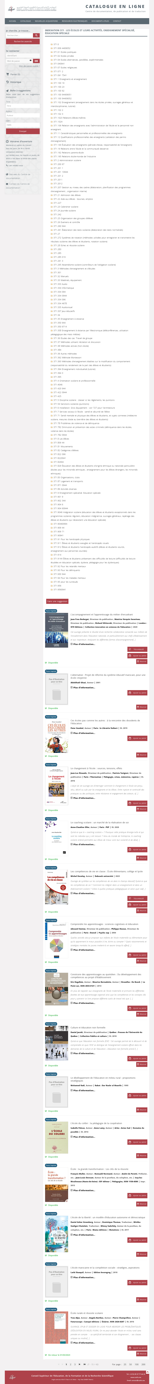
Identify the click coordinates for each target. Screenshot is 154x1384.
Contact (117, 21)
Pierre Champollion (122, 1318)
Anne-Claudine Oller (80, 827)
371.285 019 (59, 257)
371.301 (57, 272)
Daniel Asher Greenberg (82, 1222)
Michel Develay (78, 876)
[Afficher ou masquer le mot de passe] (31, 60)
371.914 (57, 555)
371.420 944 (59, 388)
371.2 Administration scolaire (67, 160)
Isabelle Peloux (78, 1128)
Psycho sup (104, 932)
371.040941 (59, 64)
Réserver (143, 661)
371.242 (57, 214)
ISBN (8, 121)
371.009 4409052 (61, 48)
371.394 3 (58, 373)
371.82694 (58, 462)
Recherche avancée (23, 41)
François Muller (78, 1174)
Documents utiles (100, 21)
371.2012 (57, 183)
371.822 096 (59, 454)
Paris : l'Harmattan (92, 777)
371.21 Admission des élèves (67, 195)
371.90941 (58, 535)
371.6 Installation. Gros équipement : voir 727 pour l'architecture (84, 408)
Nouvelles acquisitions (46, 21)
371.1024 (57, 122)
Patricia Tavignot (120, 773)
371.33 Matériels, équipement (67, 280)
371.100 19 (58, 83)
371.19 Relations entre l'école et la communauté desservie (80, 149)
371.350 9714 (60, 327)
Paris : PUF (104, 827)
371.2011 (57, 180)
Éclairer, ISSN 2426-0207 (113, 1321)
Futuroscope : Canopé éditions (85, 1321)
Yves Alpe (75, 1318)
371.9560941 (59, 590)
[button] (129, 655)
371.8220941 (59, 458)
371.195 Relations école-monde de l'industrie (74, 156)
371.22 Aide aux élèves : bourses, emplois (73, 199)
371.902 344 (59, 501)
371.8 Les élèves (61, 439)
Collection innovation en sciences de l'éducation (108, 627)
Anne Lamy (99, 1128)
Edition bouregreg (102, 1272)
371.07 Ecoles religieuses (65, 67)
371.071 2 (58, 71)
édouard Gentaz (78, 929)
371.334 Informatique (63, 288)
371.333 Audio (60, 284)
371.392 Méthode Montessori (67, 358)
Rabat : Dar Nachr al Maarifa (108, 1085)
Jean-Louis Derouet (84, 1177)
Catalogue (25, 21)
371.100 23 (58, 87)
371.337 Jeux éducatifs (64, 311)
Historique (15, 82)
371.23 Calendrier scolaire (65, 207)
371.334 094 (59, 292)
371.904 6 (58, 504)
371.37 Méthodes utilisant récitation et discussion (76, 342)
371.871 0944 (60, 485)
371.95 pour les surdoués (65, 582)
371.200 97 (58, 164)
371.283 (57, 249)
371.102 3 (58, 114)
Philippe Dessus (118, 929)
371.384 (57, 350)
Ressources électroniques (74, 21)
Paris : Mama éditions (96, 1230)
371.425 (57, 396)
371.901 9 (58, 497)
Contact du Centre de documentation (18, 186)
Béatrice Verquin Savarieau (127, 619)
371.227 (57, 203)
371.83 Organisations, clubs (66, 477)
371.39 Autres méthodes (65, 354)
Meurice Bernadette (102, 982)
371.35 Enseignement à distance (68, 319)
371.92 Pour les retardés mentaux (69, 566)
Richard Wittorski (103, 623)
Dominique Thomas (111, 1222)
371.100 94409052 (62, 98)
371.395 (57, 377)
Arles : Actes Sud (122, 1128)
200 (143, 1364)
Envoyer (23, 131)
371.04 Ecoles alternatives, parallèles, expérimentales (78, 60)
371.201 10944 (60, 172)
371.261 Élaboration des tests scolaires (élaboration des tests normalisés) (88, 230)
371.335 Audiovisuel (62, 307)
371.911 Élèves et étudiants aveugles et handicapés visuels (81, 543)
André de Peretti (129, 1174)
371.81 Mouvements (63, 446)
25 (125, 1364)
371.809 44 (58, 443)
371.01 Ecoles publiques (64, 52)
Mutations (114, 1230)
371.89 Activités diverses (65, 489)
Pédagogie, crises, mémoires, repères (121, 777)
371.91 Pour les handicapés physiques (71, 539)
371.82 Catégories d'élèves (66, 450)
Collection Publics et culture (93, 1036)
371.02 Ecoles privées (63, 56)
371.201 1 (58, 168)
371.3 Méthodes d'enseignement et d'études (74, 269)
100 (136, 1364)
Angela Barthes (96, 1318)
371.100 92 (58, 91)
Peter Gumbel (77, 728)
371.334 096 (59, 300)
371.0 (56, 44)
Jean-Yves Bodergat (80, 619)
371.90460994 (60, 524)
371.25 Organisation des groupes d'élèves (73, 218)
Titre (8, 102)
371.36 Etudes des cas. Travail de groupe (72, 338)
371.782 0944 (60, 435)
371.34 (56, 315)
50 (130, 1364)
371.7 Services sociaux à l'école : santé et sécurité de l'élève (81, 412)
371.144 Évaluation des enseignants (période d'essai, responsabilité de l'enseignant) (92, 145)
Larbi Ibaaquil (77, 1272)
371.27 (56, 234)
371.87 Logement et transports (68, 481)
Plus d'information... (84, 644)
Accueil (12, 21)
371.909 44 (58, 528)
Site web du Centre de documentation (18, 176)
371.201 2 (58, 176)
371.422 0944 (60, 392)
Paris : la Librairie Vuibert (105, 728)
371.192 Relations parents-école (68, 153)
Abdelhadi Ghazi (78, 682)
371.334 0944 (60, 296)
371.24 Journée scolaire (64, 211)
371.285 (57, 253)
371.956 (57, 586)
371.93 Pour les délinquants (66, 570)
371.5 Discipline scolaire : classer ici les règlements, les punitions (84, 400)
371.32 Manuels (61, 276)
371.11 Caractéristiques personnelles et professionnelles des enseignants (87, 133)
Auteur (9, 111)
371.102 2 (58, 110)
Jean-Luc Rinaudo (79, 773)
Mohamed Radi (78, 1085)
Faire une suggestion (57, 601)
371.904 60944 (60, 508)
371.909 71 (58, 532)
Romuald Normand (103, 1174)
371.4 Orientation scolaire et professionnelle (74, 381)
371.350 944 (59, 323)
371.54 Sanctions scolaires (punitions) (71, 404)
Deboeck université (104, 876)
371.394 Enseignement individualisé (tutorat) (74, 369)
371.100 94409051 (62, 95)
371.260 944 (59, 226)
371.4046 (57, 385)
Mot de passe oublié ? (29, 66)
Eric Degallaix (77, 982)
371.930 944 (59, 574)
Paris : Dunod (90, 932)
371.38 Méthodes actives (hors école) (71, 346)
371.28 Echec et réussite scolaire (68, 245)
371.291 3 (58, 261)
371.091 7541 (60, 75)
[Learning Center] (34, 9)
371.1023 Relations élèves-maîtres (69, 118)
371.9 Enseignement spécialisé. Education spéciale (76, 493)
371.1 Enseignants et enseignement (70, 79)
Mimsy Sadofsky (108, 1226)
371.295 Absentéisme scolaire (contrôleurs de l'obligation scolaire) (84, 265)
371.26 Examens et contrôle (66, 222)
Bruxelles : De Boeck (130, 982)
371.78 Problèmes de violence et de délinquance (76, 423)
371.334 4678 (60, 303)
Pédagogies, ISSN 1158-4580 (125, 1181)
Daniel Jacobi (77, 1032)
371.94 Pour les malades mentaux (69, 578)
